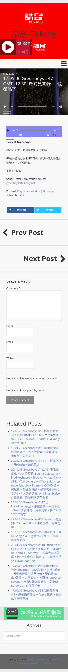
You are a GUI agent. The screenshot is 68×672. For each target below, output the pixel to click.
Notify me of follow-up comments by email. (31, 378)
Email (9, 342)
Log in (47, 663)
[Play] (5, 106)
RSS (21, 195)
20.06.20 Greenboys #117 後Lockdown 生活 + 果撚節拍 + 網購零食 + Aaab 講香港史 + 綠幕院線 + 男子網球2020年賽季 (36, 508)
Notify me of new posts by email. (25, 390)
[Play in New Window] (20, 135)
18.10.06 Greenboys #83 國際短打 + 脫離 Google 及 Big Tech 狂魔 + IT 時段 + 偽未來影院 (36, 536)
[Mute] (60, 106)
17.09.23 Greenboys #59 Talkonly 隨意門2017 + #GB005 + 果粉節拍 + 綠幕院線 (36, 523)
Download (49, 191)
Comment (13, 288)
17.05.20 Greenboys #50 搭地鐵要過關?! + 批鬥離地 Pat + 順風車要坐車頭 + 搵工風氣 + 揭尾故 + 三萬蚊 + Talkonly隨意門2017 (36, 437)
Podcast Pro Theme (38, 659)
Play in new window (28, 191)
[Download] (48, 135)
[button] (34, 63)
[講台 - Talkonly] (34, 28)
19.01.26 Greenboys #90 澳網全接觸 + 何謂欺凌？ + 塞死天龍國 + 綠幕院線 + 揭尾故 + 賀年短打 (36, 452)
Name (9, 325)
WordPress (36, 663)
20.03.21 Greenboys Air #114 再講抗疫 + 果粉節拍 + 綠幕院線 (36, 462)
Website (11, 358)
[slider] (8, 111)
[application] (34, 106)
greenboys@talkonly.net (20, 183)
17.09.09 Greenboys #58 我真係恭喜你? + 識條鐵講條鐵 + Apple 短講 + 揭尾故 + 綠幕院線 (36, 594)
